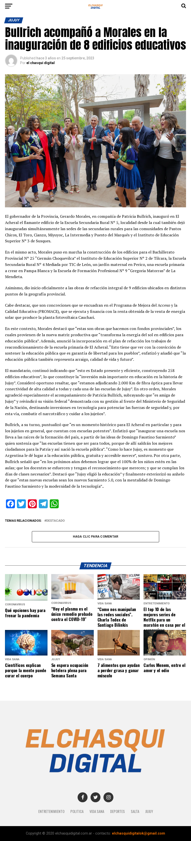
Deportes (117, 811)
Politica (77, 811)
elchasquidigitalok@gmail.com (138, 833)
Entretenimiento (51, 811)
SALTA (135, 811)
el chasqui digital (40, 63)
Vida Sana (97, 811)
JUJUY (149, 811)
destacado (55, 520)
